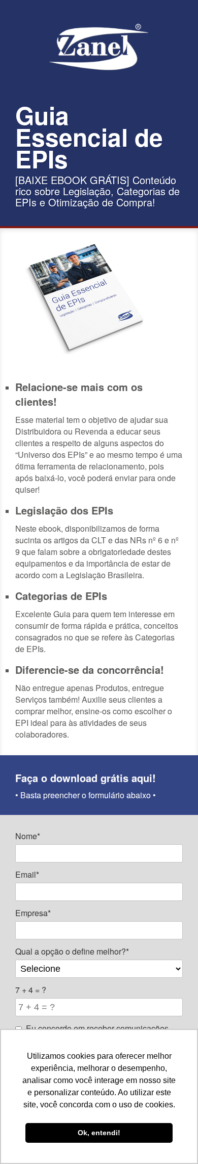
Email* (27, 874)
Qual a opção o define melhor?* (72, 951)
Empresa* (33, 913)
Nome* (27, 836)
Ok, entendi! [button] (99, 1133)
